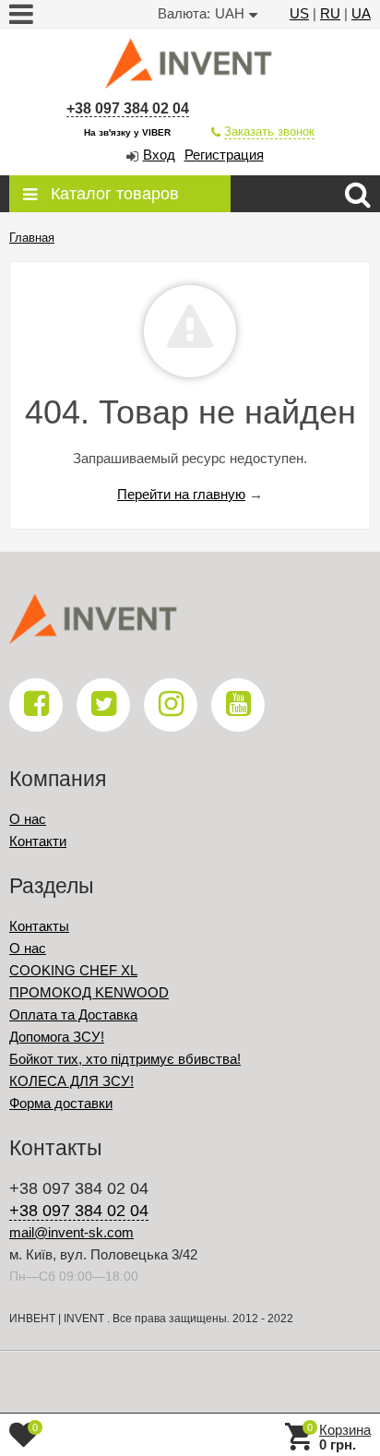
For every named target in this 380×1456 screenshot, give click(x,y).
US (299, 13)
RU (330, 13)
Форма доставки (61, 1103)
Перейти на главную (181, 494)
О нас (27, 819)
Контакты (39, 926)
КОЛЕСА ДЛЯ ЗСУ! (71, 1081)
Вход (159, 154)
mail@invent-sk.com (71, 1232)
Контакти (37, 841)
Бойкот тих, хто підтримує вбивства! (125, 1059)
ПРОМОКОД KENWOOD (89, 992)
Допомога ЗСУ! (56, 1036)
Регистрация (224, 154)
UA (361, 13)
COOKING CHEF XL (73, 970)
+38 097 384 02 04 (127, 108)
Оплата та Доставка (73, 1014)
